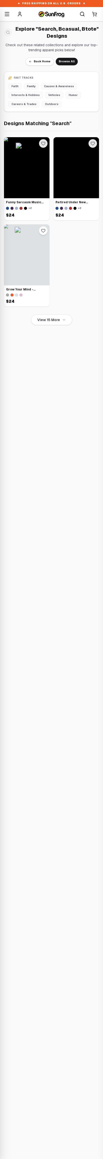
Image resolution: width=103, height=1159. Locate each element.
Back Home (42, 61)
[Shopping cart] (94, 14)
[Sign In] (19, 14)
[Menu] (7, 14)
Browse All (67, 61)
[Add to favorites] (43, 143)
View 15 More (48, 320)
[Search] (82, 14)
